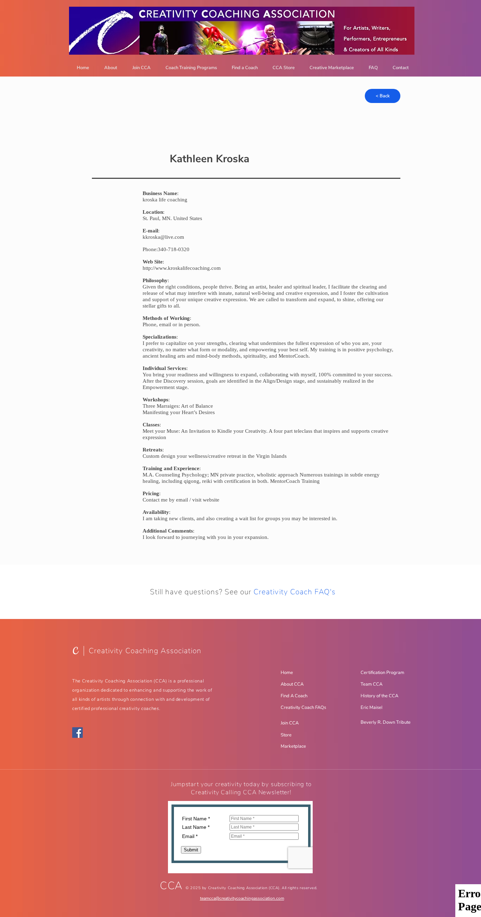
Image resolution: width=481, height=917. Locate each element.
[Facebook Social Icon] (77, 732)
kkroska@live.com (163, 237)
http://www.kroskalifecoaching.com (182, 268)
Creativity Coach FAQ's (295, 592)
